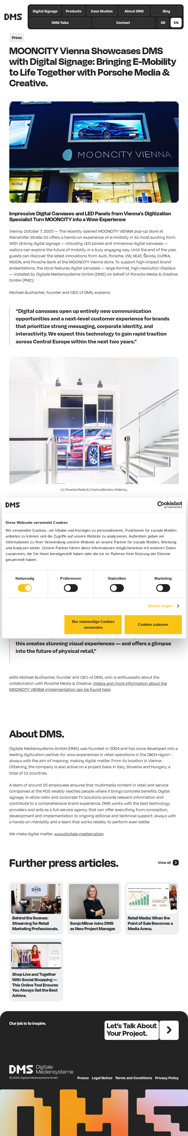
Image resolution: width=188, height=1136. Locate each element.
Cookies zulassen (153, 624)
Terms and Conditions (133, 1078)
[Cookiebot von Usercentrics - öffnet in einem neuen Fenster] (161, 504)
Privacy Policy (167, 1078)
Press (17, 37)
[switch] (71, 588)
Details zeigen (160, 606)
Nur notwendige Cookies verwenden (93, 624)
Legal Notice (102, 1078)
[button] (74, 11)
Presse (83, 1078)
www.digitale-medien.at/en (79, 834)
